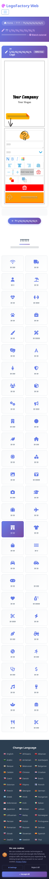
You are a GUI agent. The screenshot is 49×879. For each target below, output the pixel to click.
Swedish (26, 839)
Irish (24, 803)
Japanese (11, 809)
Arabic (9, 760)
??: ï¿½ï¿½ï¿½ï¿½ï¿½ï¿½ (26, 221)
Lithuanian (11, 815)
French (10, 790)
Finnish (41, 784)
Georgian (26, 790)
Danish (25, 778)
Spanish (41, 833)
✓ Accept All (24, 874)
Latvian (41, 809)
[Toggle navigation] (5, 12)
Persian (10, 821)
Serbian (41, 827)
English (10, 754)
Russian (25, 827)
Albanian (42, 754)
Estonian (11, 784)
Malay (25, 815)
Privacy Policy (21, 861)
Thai (40, 839)
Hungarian (42, 797)
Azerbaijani (42, 760)
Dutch (40, 778)
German (41, 790)
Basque (10, 766)
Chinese (26, 772)
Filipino (25, 784)
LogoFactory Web (22, 5)
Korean (25, 809)
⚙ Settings (12, 867)
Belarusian (27, 766)
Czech (9, 778)
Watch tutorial (39, 34)
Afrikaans (26, 754)
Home (10, 22)
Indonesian (11, 803)
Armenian (26, 760)
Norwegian (42, 815)
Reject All (35, 867)
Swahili (10, 839)
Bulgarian (42, 766)
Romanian (11, 827)
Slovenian (26, 833)
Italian (41, 803)
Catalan (10, 772)
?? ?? (18, 22)
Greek (9, 797)
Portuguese (42, 821)
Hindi (24, 797)
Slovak (10, 833)
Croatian (42, 772)
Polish (25, 821)
